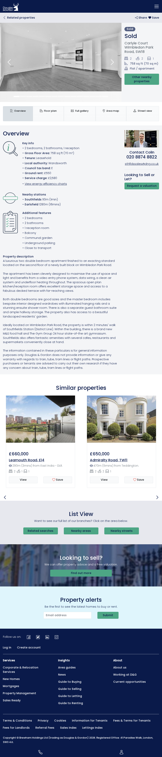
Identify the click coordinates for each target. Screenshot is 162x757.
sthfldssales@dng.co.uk (142, 164)
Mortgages (11, 686)
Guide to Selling (69, 689)
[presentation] (18, 113)
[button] (9, 62)
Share (142, 18)
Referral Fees (44, 728)
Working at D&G (125, 675)
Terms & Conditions (17, 721)
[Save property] (153, 18)
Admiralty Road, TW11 (108, 460)
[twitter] (38, 637)
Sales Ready (12, 700)
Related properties (21, 18)
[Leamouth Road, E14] (40, 421)
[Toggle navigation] (156, 6)
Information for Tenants (89, 721)
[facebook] (28, 637)
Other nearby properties (142, 79)
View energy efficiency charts (46, 184)
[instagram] (56, 637)
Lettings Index (92, 728)
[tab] (18, 113)
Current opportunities (129, 682)
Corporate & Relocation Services (20, 669)
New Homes (11, 679)
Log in (7, 647)
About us (119, 667)
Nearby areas (81, 531)
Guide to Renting (70, 703)
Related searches (40, 531)
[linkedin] (47, 637)
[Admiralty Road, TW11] (121, 421)
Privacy (43, 721)
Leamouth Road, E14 (26, 460)
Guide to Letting (70, 696)
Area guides (67, 667)
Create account (29, 647)
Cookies (60, 721)
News (62, 675)
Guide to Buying (69, 682)
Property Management (19, 693)
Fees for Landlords (16, 728)
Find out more (81, 573)
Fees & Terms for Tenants (132, 721)
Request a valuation (142, 186)
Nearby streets (122, 531)
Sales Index (68, 728)
